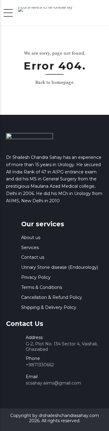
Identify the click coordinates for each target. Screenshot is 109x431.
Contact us (32, 257)
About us (30, 237)
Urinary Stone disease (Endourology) (59, 267)
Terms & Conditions (41, 287)
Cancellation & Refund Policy (51, 297)
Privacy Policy (36, 277)
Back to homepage (54, 82)
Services (30, 247)
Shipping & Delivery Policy (48, 307)
